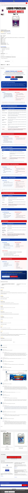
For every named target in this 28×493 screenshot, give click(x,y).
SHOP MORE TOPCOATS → (14, 276)
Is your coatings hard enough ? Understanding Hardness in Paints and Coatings (12, 358)
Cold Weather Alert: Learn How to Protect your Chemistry (19, 463)
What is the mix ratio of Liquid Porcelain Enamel (8, 361)
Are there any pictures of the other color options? (8, 418)
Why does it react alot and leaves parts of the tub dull (9, 403)
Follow (3, 359)
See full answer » (24, 355)
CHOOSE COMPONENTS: (5, 47)
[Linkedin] (7, 64)
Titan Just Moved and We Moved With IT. (7, 462)
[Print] (4, 64)
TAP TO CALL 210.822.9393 (5, 276)
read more (2, 476)
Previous (1, 442)
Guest (3, 349)
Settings (2, 491)
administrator (5, 352)
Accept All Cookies (11, 491)
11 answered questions (3, 33)
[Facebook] (1, 64)
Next (27, 442)
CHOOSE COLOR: (4, 53)
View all (1, 426)
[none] (16, 18)
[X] (6, 64)
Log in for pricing (3, 46)
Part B (2, 52)
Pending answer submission (23, 358)
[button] (7, 61)
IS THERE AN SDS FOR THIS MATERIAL (7, 367)
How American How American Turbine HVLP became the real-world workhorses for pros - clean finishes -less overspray (20, 471)
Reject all (6, 491)
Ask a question (9, 33)
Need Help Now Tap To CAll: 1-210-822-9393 (14, 457)
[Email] (3, 64)
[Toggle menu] (1, 1)
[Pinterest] (9, 64)
